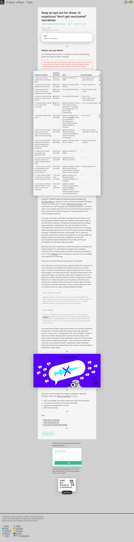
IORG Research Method (51, 420)
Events (7, 536)
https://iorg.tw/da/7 (64, 396)
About (7, 526)
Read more (67, 492)
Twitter (18, 526)
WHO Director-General (75, 204)
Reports (7, 533)
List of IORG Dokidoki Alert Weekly (55, 425)
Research (8, 531)
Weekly (55, 254)
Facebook (19, 531)
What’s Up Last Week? (50, 38)
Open (6, 528)
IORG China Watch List (51, 422)
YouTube (19, 533)
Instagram (19, 528)
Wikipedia (46, 317)
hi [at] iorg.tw (24, 536)
